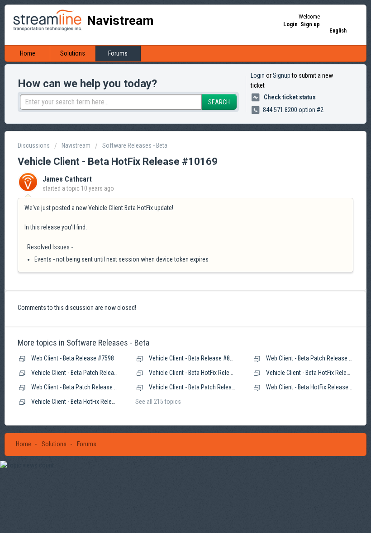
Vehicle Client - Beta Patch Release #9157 (202, 387)
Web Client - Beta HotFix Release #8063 (316, 387)
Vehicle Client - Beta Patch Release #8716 (84, 372)
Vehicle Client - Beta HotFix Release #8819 (203, 372)
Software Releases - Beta (134, 145)
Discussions (34, 145)
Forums (118, 53)
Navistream (76, 145)
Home (27, 53)
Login (258, 75)
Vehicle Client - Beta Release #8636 (194, 358)
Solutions (72, 53)
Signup (281, 75)
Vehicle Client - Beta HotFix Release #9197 (85, 401)
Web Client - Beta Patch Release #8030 (80, 387)
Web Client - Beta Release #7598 (72, 358)
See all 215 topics (158, 401)
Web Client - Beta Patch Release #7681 (315, 358)
